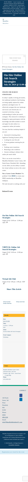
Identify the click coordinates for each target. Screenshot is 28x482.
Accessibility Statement (14, 445)
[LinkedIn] (20, 399)
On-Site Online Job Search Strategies (12, 331)
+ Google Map (7, 375)
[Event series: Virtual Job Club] (3, 283)
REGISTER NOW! (19, 10)
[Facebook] (20, 395)
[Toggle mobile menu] (24, 21)
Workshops (5, 337)
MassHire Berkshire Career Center (11, 369)
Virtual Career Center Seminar (7, 302)
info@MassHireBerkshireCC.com (12, 422)
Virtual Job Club (9, 279)
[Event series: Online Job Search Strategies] (6, 222)
